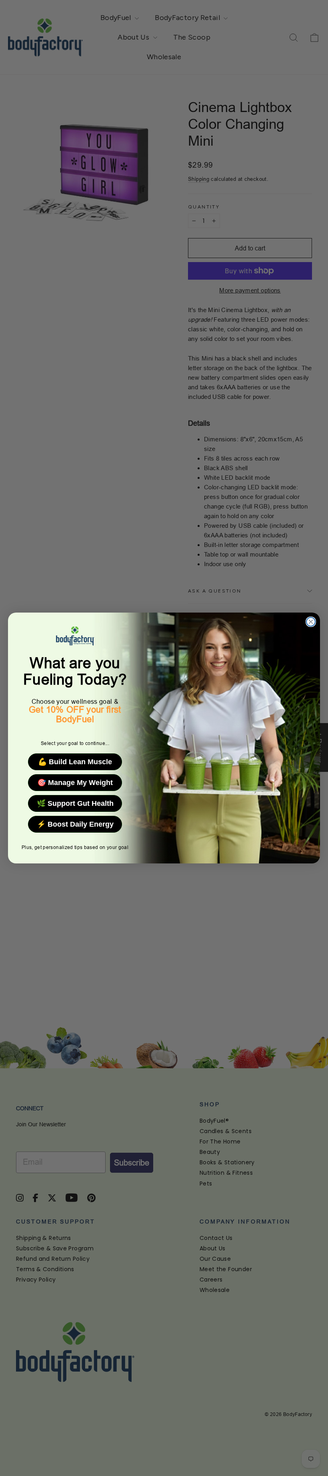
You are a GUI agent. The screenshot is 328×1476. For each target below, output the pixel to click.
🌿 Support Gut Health (75, 803)
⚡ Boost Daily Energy (75, 824)
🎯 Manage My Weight (75, 783)
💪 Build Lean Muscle (75, 762)
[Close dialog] (310, 621)
